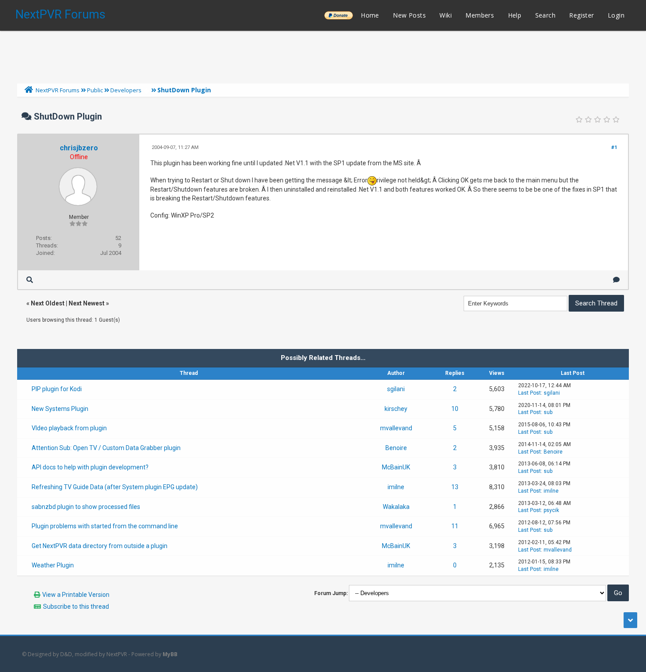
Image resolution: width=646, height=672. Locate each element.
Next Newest (87, 303)
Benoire (396, 447)
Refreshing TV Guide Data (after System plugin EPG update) (115, 486)
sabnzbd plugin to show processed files (86, 506)
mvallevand (396, 428)
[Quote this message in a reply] (616, 279)
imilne (396, 486)
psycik (551, 510)
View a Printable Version (75, 594)
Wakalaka (396, 506)
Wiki (445, 15)
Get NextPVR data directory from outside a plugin (99, 545)
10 (454, 408)
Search (545, 15)
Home (370, 15)
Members (479, 15)
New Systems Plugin (60, 408)
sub (548, 412)
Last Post (529, 393)
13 (454, 486)
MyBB (170, 654)
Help (515, 15)
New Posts (409, 15)
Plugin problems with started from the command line (105, 526)
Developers (126, 90)
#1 (614, 147)
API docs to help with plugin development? (90, 467)
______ (338, 15)
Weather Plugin (53, 565)
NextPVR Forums (60, 14)
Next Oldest (48, 303)
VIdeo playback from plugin (69, 428)
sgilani (396, 388)
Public (95, 90)
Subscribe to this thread (76, 606)
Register (581, 15)
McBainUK (396, 467)
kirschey (396, 408)
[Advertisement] (323, 55)
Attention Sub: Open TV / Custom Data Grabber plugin (106, 447)
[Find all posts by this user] (29, 279)
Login (616, 15)
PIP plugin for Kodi (57, 388)
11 (454, 526)
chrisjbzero (79, 148)
